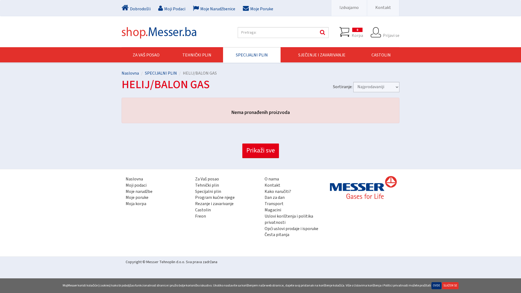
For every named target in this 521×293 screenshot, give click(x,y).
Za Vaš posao (146, 55)
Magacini (273, 210)
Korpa (357, 33)
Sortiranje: (342, 87)
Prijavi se (391, 35)
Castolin (203, 210)
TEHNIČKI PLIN (196, 55)
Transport (274, 204)
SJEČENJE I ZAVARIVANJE (321, 55)
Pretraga (321, 32)
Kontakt (383, 8)
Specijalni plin (208, 192)
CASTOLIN (381, 55)
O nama (272, 179)
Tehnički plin (207, 185)
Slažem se (450, 286)
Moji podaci (136, 185)
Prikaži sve (260, 150)
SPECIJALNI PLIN (252, 55)
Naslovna (130, 73)
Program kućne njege (215, 197)
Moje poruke (137, 197)
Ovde (436, 286)
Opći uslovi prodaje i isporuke (291, 229)
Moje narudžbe (139, 192)
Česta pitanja (277, 235)
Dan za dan (275, 197)
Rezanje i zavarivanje (214, 204)
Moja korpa (136, 204)
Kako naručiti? (278, 192)
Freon (200, 216)
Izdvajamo (349, 8)
